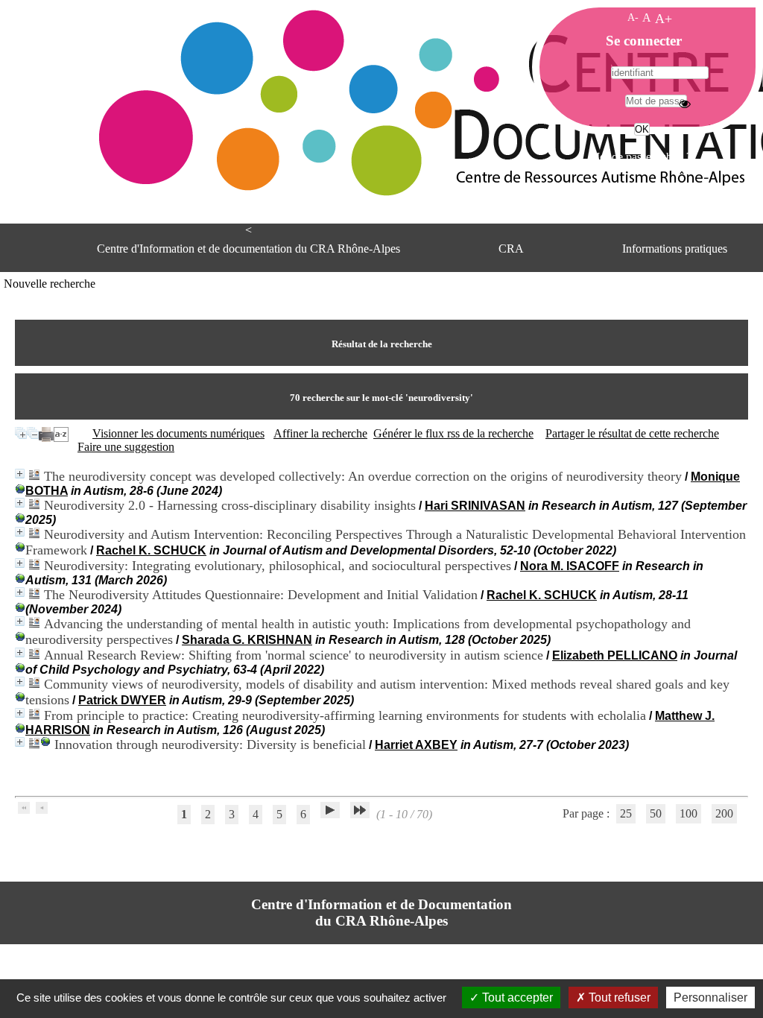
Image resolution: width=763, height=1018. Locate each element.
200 (724, 813)
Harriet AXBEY (416, 745)
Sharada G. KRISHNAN (247, 639)
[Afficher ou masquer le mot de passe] (685, 104)
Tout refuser (618, 997)
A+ (663, 18)
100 (688, 813)
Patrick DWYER (122, 700)
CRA (511, 248)
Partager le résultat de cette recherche (632, 433)
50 (656, 813)
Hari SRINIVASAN (475, 505)
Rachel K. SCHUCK (151, 550)
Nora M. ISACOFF (569, 566)
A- (633, 17)
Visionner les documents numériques (178, 433)
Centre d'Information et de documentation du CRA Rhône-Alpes (248, 248)
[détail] (20, 473)
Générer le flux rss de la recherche (453, 433)
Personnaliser (710, 997)
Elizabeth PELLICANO (614, 655)
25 (626, 813)
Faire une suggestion (125, 446)
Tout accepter (516, 997)
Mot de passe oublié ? (640, 157)
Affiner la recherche (320, 433)
